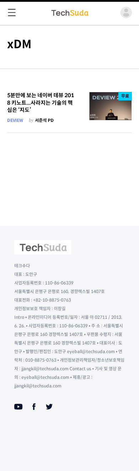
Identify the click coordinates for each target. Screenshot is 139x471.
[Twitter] (49, 407)
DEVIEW (15, 120)
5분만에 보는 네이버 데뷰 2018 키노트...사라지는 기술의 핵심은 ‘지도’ (40, 102)
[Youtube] (18, 407)
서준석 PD (44, 120)
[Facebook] (34, 406)
